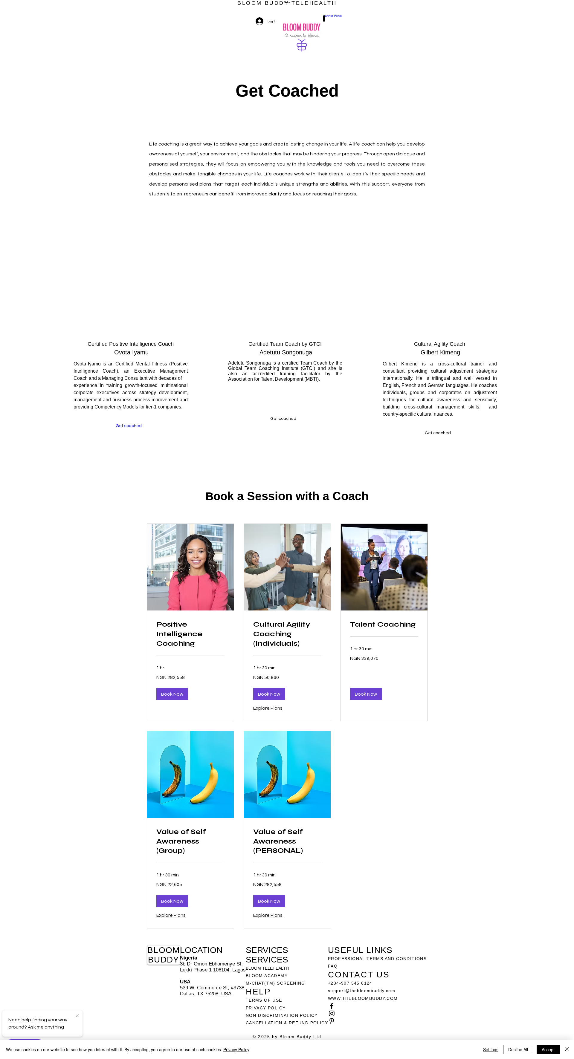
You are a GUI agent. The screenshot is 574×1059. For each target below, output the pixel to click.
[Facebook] (377, 1006)
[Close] (566, 1049)
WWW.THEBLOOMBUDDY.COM (363, 998)
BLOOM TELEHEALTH (267, 968)
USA (185, 982)
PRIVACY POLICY (266, 1008)
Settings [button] (490, 1049)
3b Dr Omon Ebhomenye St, (211, 964)
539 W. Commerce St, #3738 (212, 988)
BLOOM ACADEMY (267, 975)
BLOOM (163, 950)
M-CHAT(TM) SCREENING (275, 983)
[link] (190, 634)
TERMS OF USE (264, 1000)
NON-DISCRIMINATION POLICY (282, 1015)
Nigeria (188, 958)
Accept (548, 1049)
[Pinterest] (377, 1021)
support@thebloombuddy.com (361, 990)
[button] (283, 419)
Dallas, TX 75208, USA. (206, 994)
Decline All (518, 1049)
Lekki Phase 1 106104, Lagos (213, 970)
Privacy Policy (236, 1049)
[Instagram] (377, 1013)
